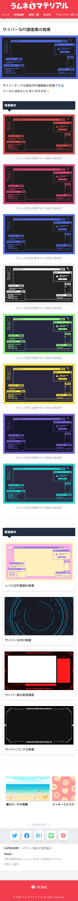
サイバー (53, 858)
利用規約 (19, 15)
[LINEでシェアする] (51, 835)
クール (40, 858)
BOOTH (47, 15)
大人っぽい (13, 864)
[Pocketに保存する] (63, 835)
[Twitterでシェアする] (14, 835)
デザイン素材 (30, 848)
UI (14, 858)
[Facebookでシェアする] (27, 835)
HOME (41, 887)
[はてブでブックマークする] (39, 835)
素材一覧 (34, 15)
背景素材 (45, 848)
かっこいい (26, 858)
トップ (5, 15)
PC (8, 858)
